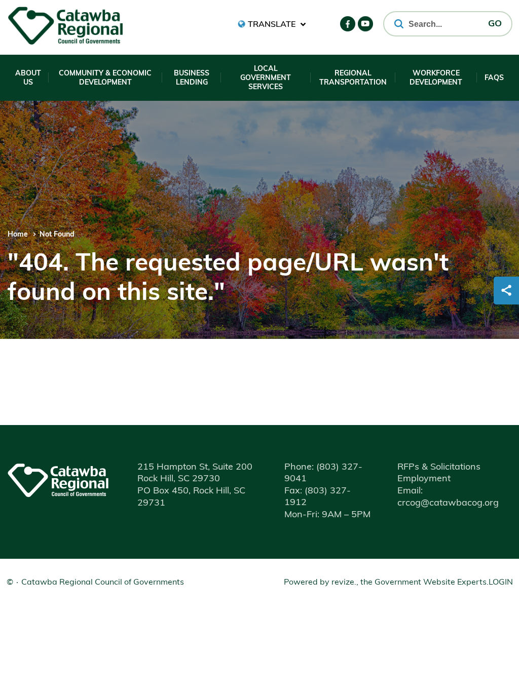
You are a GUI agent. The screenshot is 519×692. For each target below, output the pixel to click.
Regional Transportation (353, 78)
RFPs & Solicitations (438, 467)
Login (501, 583)
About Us (28, 78)
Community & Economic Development (105, 78)
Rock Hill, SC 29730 (178, 479)
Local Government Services (265, 78)
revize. (343, 583)
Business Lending (191, 78)
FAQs (494, 78)
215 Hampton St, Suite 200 (194, 467)
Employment (424, 479)
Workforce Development (436, 78)
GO (495, 24)
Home (18, 235)
